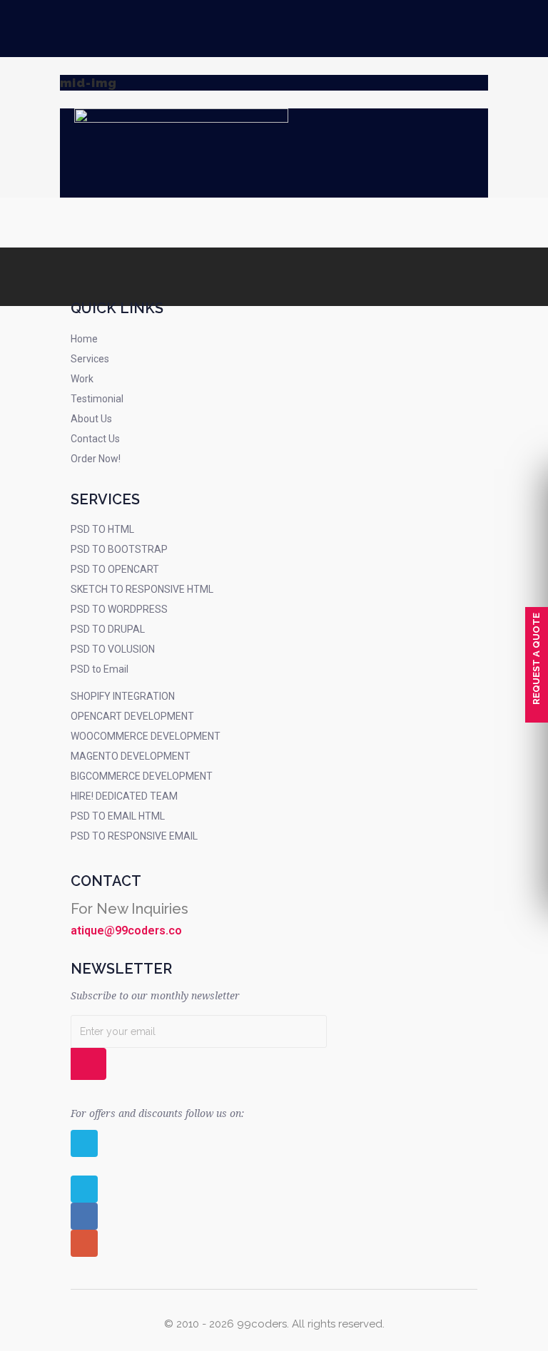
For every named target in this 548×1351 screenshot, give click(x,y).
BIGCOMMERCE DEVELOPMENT (142, 776)
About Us (91, 418)
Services (90, 358)
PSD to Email (99, 669)
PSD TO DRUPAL (108, 629)
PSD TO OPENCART (115, 569)
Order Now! (96, 458)
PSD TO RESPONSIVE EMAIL (134, 836)
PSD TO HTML (102, 529)
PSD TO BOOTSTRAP (119, 549)
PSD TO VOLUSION (113, 649)
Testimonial (97, 398)
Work (82, 378)
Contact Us (95, 438)
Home (84, 339)
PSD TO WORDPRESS (119, 609)
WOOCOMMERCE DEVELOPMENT (145, 736)
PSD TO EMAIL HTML (118, 816)
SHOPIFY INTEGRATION (123, 696)
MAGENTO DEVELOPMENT (131, 756)
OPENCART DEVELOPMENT (132, 716)
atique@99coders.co (126, 930)
